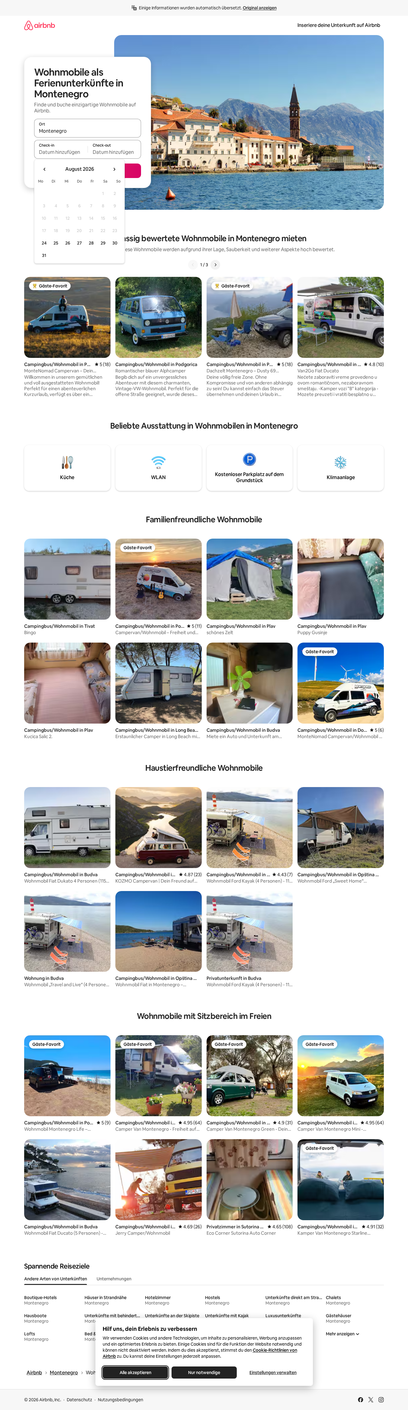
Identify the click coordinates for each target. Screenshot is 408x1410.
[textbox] (61, 152)
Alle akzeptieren (135, 1372)
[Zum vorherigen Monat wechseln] (45, 169)
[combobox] (87, 131)
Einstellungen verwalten (273, 1372)
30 (114, 243)
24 (44, 243)
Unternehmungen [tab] (114, 1279)
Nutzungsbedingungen (120, 1399)
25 (55, 243)
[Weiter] (215, 265)
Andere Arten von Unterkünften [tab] (55, 1279)
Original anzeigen (260, 8)
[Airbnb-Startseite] (39, 25)
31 (44, 255)
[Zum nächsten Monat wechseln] (114, 169)
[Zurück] (193, 265)
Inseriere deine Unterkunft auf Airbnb (338, 25)
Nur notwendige (204, 1372)
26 (67, 243)
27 (79, 243)
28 (91, 243)
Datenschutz (79, 1399)
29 (103, 243)
